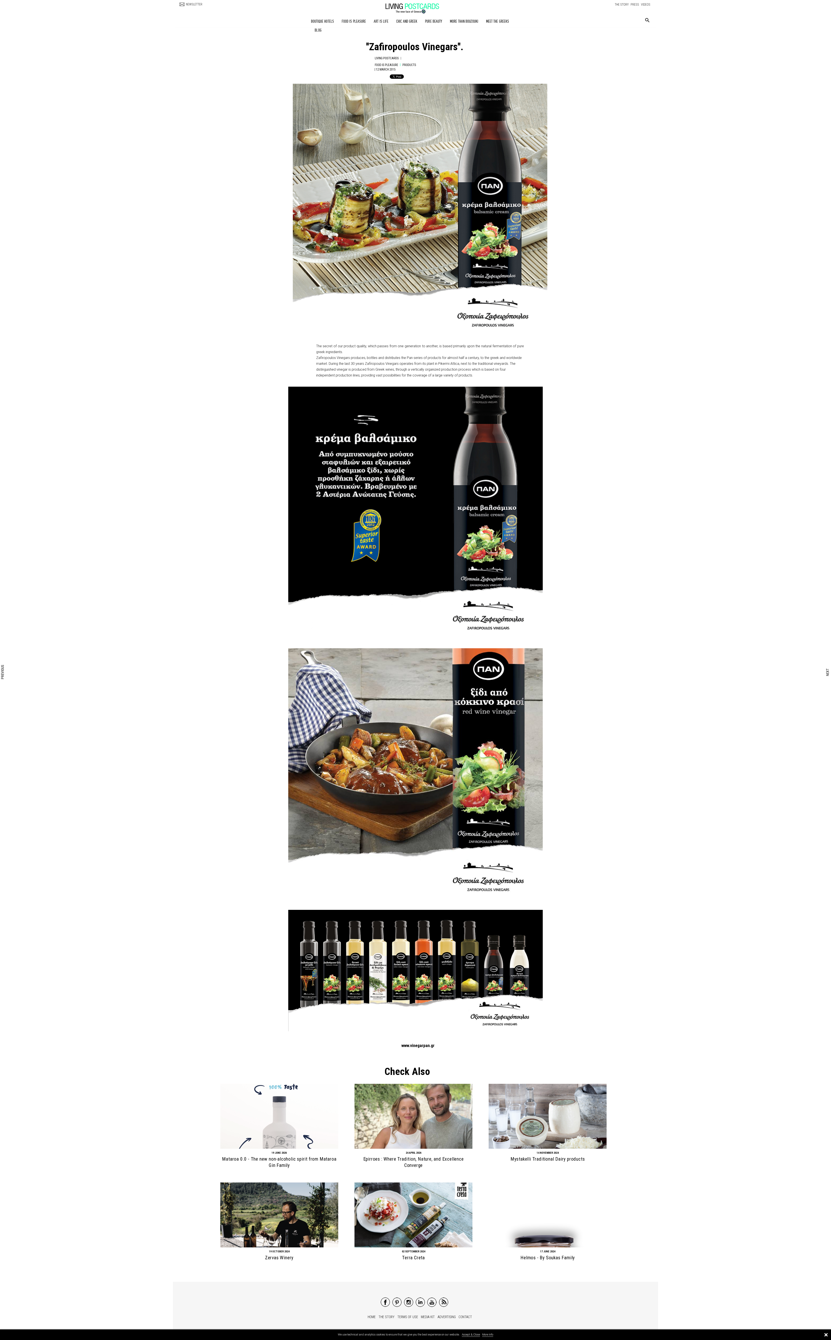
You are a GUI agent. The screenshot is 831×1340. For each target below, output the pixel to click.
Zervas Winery (279, 1257)
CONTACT (465, 1317)
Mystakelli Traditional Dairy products (548, 1159)
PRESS (635, 4)
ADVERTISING (447, 1317)
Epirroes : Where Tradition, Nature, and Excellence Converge (413, 1162)
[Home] (416, 6)
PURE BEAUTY (433, 21)
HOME (372, 1317)
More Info (487, 1334)
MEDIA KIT (428, 1317)
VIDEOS (645, 4)
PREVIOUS (3, 672)
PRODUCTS (409, 65)
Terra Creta (413, 1257)
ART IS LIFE (381, 21)
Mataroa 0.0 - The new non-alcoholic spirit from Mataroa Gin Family (279, 1162)
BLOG (318, 30)
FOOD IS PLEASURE (354, 21)
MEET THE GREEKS (497, 21)
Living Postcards (387, 58)
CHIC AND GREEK (406, 21)
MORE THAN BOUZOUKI (464, 21)
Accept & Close (471, 1334)
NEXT (828, 672)
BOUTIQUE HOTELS (322, 21)
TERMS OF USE (407, 1317)
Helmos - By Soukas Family (547, 1257)
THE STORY (622, 4)
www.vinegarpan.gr (418, 1045)
